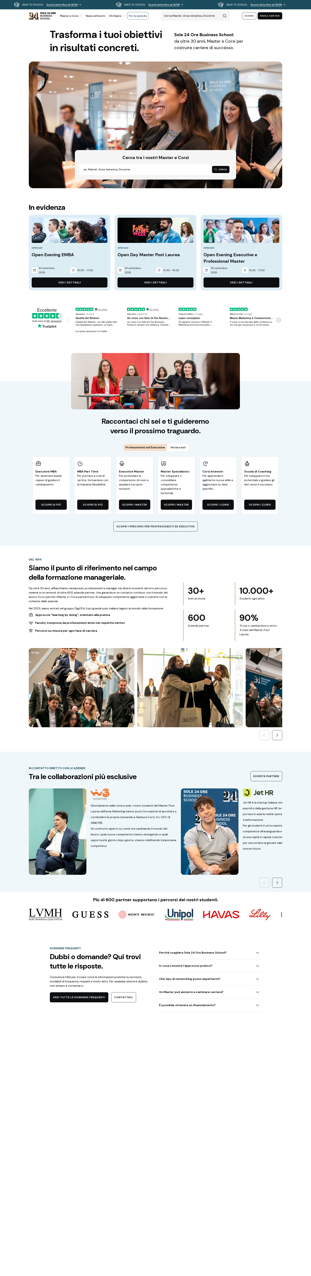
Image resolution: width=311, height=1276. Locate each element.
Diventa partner (266, 776)
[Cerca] (224, 15)
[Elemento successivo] (277, 735)
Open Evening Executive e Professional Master (230, 258)
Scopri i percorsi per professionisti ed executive (155, 526)
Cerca (223, 169)
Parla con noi (270, 15)
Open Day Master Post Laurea (149, 254)
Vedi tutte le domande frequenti (79, 997)
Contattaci (123, 997)
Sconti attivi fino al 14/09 (62, 4)
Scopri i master (134, 504)
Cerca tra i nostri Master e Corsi (155, 157)
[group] (155, 4)
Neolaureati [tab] (178, 447)
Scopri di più (51, 504)
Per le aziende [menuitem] (138, 15)
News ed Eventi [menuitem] (95, 15)
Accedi (249, 15)
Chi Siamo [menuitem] (115, 15)
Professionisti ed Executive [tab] (145, 447)
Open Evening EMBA (53, 254)
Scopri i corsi (218, 504)
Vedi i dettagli (69, 282)
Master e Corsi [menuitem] (69, 15)
